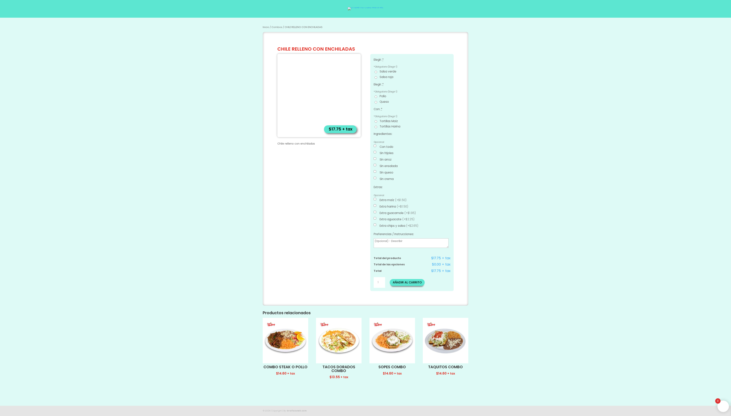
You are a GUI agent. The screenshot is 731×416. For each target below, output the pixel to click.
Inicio (266, 27)
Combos (276, 27)
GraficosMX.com (297, 410)
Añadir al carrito (407, 282)
